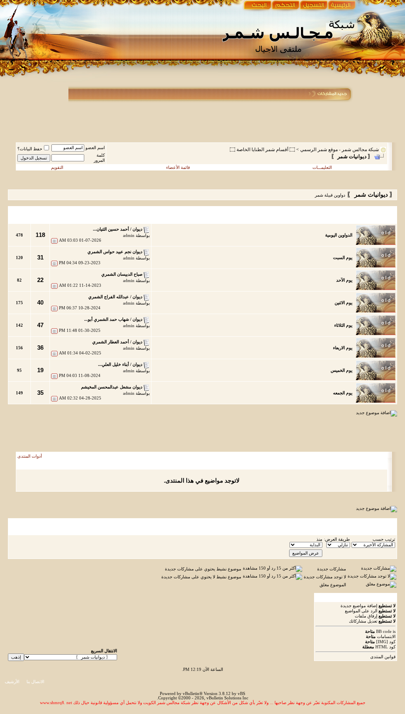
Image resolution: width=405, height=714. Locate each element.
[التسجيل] (313, 6)
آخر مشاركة (91, 465)
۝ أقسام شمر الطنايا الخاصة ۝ (262, 149)
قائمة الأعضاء (178, 167)
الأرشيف (12, 682)
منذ (319, 539)
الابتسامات (386, 636)
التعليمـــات (322, 167)
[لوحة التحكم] (286, 6)
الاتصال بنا (35, 682)
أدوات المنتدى (29, 456)
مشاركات (49, 465)
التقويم (57, 167)
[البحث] (257, 6)
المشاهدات (28, 465)
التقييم (129, 465)
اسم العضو (95, 148)
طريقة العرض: (337, 539)
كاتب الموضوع (348, 465)
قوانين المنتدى (383, 657)
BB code (384, 631)
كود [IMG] (386, 642)
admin (128, 235)
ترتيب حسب (384, 539)
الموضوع (373, 465)
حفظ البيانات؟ (29, 149)
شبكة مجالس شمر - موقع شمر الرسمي (339, 149)
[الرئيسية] (341, 6)
